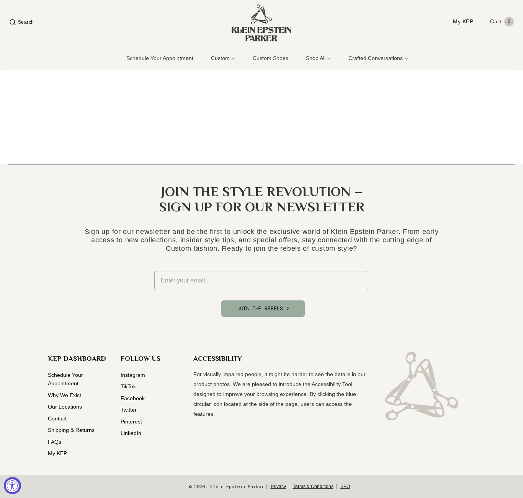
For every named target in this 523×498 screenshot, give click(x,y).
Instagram (133, 375)
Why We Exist (64, 395)
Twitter (129, 410)
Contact (57, 418)
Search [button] (26, 22)
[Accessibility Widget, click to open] (12, 485)
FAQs (54, 442)
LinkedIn (131, 433)
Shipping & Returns (71, 430)
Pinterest (131, 422)
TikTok (128, 386)
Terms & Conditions (313, 486)
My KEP (57, 453)
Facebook (133, 398)
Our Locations (65, 407)
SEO (345, 486)
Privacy (278, 486)
